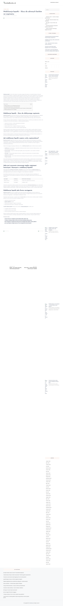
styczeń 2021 (48, 543)
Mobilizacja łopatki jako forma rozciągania (10, 109)
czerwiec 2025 (48, 485)
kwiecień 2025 (48, 488)
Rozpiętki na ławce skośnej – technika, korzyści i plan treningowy (53, 228)
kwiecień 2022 (48, 517)
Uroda (46, 65)
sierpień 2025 (48, 481)
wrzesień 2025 (48, 480)
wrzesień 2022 (48, 509)
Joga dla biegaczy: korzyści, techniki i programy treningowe (12, 579)
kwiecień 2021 (48, 538)
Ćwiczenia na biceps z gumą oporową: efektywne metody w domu (54, 381)
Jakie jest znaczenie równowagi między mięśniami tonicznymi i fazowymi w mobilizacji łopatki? (18, 108)
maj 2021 (47, 536)
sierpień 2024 (48, 497)
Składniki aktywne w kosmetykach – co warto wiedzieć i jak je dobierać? (54, 305)
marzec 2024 (48, 500)
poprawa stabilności (8, 201)
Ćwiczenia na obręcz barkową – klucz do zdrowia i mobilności (13, 587)
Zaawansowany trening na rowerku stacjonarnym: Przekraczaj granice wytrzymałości (17, 574)
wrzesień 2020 (48, 550)
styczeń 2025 (48, 493)
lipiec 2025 (47, 483)
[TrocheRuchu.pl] (10, 2)
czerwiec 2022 (48, 514)
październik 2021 (48, 528)
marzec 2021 (48, 540)
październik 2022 (48, 507)
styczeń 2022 (48, 522)
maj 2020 (47, 557)
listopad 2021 (48, 526)
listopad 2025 (48, 476)
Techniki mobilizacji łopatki (7, 206)
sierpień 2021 (48, 531)
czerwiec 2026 (48, 464)
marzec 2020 (48, 560)
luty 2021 (47, 541)
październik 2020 (48, 548)
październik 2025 (48, 478)
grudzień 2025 (48, 474)
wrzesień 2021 (48, 529)
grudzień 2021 (48, 524)
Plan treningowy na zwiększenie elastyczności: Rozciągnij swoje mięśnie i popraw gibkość (20, 221)
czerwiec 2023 (48, 504)
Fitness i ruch (6, 9)
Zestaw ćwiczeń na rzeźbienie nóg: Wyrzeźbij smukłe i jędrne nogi (16, 218)
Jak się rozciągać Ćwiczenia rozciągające (9, 592)
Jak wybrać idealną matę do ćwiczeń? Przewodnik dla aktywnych (13, 572)
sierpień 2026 (48, 461)
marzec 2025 (48, 490)
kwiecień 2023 (48, 505)
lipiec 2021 (47, 533)
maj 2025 (47, 486)
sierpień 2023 (48, 502)
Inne (45, 63)
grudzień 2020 (48, 545)
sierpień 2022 (48, 510)
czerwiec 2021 (48, 534)
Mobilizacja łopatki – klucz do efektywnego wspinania (12, 105)
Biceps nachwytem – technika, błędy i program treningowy (12, 583)
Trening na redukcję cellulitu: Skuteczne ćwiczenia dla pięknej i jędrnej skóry (18, 220)
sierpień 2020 (48, 552)
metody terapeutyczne (24, 206)
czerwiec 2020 (48, 555)
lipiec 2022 (47, 512)
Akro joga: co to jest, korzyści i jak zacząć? (10, 589)
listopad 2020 (48, 546)
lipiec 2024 (47, 498)
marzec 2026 (48, 469)
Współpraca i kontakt (54, 2)
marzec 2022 (48, 519)
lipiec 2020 (47, 553)
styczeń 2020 (48, 564)
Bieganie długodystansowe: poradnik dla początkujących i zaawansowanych (15, 581)
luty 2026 (47, 471)
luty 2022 (47, 521)
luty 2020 (47, 562)
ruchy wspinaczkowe (31, 138)
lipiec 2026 (47, 462)
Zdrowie (46, 67)
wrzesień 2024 (48, 495)
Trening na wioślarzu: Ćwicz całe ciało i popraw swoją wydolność (13, 594)
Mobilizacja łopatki (6, 94)
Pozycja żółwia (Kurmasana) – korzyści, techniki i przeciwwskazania (14, 585)
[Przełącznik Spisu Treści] (30, 104)
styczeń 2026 (48, 473)
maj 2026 (47, 466)
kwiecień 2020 (48, 558)
